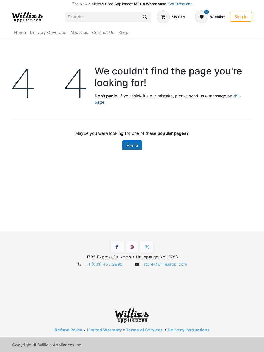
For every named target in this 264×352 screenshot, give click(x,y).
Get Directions (180, 4)
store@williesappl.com (165, 264)
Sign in (241, 16)
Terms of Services (144, 329)
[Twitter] (147, 247)
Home (132, 145)
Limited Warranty (104, 329)
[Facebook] (117, 247)
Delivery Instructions (189, 329)
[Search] (144, 17)
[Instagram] (132, 247)
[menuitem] (20, 32)
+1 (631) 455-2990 (104, 264)
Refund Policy (68, 329)
